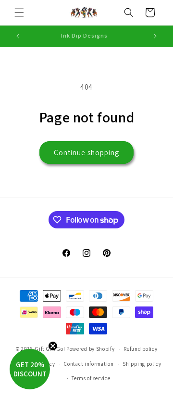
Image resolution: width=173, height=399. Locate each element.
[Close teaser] (53, 346)
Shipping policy (142, 363)
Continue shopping (86, 152)
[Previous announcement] (17, 36)
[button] (19, 12)
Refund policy (140, 349)
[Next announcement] (155, 36)
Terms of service (91, 378)
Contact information (88, 363)
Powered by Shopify (90, 349)
